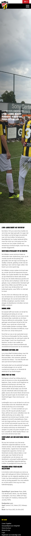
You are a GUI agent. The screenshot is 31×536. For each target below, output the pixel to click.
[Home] (4, 5)
